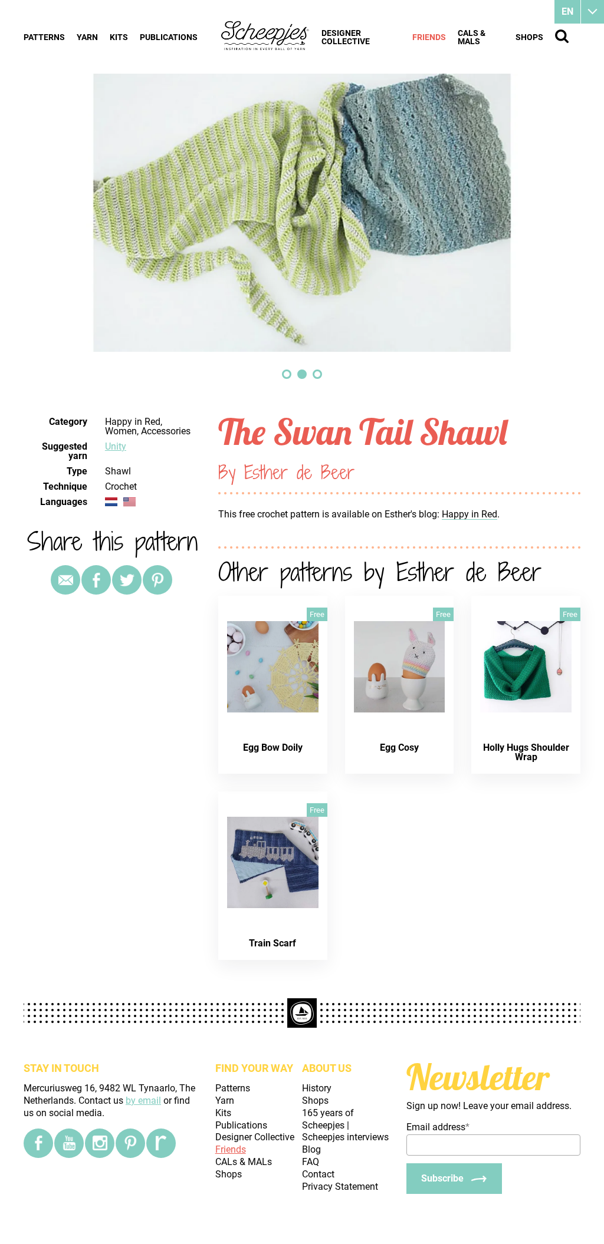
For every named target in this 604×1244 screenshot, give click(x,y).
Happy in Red (469, 514)
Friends (429, 37)
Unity (115, 446)
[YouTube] (69, 1143)
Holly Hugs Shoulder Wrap (526, 752)
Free (317, 614)
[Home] (265, 36)
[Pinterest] (157, 580)
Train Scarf (272, 943)
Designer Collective (345, 37)
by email (143, 1100)
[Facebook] (38, 1143)
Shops (529, 37)
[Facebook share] (96, 580)
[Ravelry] (161, 1143)
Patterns (44, 37)
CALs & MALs (471, 37)
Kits (119, 37)
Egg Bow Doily (273, 747)
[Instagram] (99, 1143)
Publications (169, 37)
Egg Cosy (399, 747)
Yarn (87, 37)
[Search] (562, 36)
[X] (127, 580)
